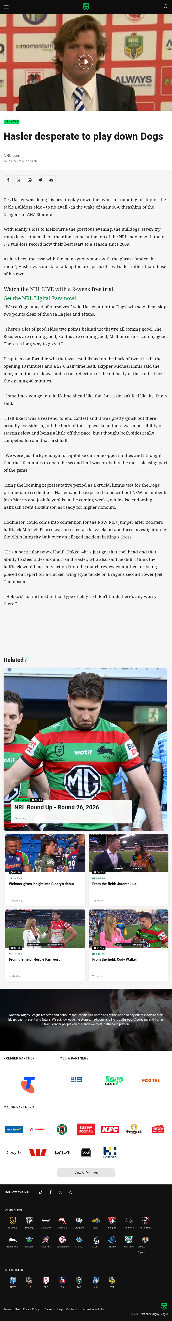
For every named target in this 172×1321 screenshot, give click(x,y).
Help (60, 1309)
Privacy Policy (31, 1309)
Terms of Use (11, 1309)
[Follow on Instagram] (70, 1192)
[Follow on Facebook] (50, 1192)
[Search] (165, 7)
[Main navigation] (6, 6)
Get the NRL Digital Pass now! (40, 298)
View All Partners (86, 1173)
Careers (49, 1309)
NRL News (11, 121)
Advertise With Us (93, 1309)
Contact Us (73, 1309)
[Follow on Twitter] (60, 1192)
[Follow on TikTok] (41, 1192)
